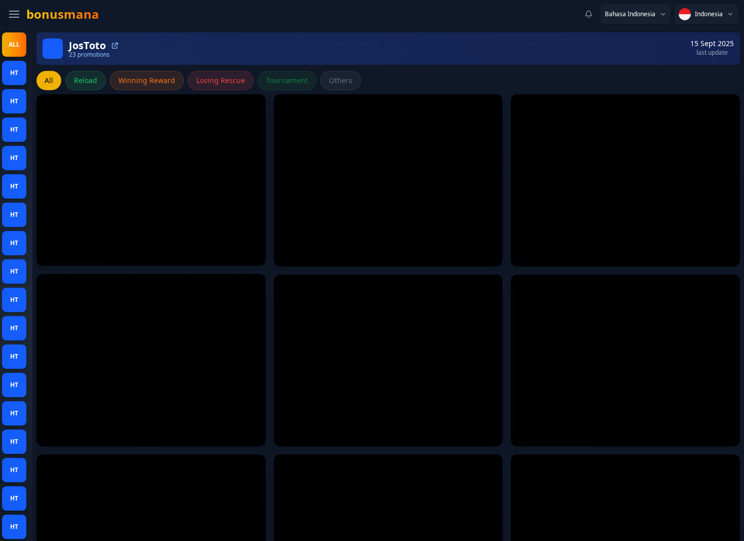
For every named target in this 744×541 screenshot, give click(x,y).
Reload (85, 80)
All (49, 80)
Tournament (287, 80)
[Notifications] (589, 14)
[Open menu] (14, 14)
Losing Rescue (220, 80)
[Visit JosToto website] (115, 46)
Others (340, 80)
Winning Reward (146, 80)
